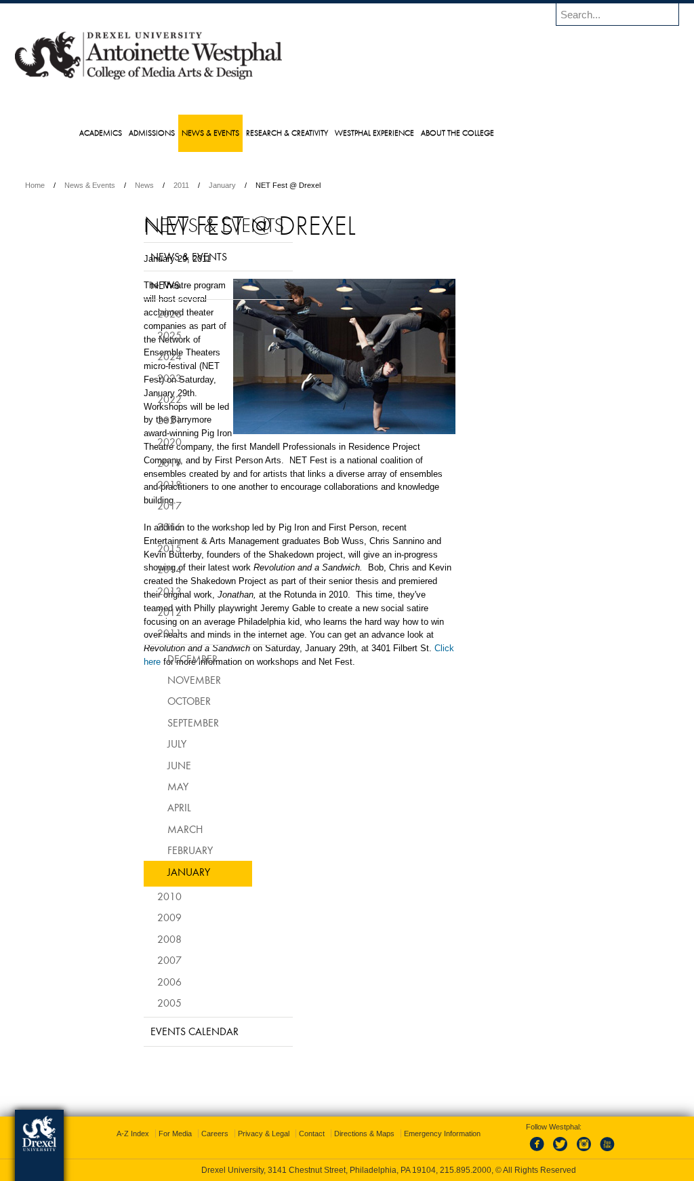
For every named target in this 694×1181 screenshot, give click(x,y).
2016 (135, 547)
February (156, 870)
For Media (255, 1133)
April (145, 827)
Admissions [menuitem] (179, 133)
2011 (269, 185)
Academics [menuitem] (127, 133)
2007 (135, 980)
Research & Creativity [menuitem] (314, 133)
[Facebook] (526, 1152)
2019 (135, 483)
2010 (135, 916)
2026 (135, 334)
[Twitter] (548, 1152)
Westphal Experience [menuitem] (401, 133)
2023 (135, 397)
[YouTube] (593, 1152)
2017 (135, 526)
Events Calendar (161, 1051)
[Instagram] (570, 1152)
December (159, 678)
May (144, 806)
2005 (135, 1023)
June (145, 785)
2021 (135, 440)
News (232, 185)
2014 (135, 589)
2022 (135, 419)
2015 (135, 568)
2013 (135, 610)
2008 (135, 958)
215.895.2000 (465, 1170)
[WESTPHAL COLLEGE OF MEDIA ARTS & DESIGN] (236, 78)
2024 (135, 376)
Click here (381, 769)
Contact (392, 1133)
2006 (135, 1001)
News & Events (177, 185)
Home (123, 185)
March (151, 848)
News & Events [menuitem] (237, 133)
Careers (294, 1133)
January (310, 185)
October (155, 721)
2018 (135, 504)
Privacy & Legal (343, 1133)
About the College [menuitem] (484, 133)
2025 (135, 355)
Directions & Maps (444, 1133)
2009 (135, 937)
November (160, 700)
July (143, 764)
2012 (135, 632)
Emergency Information (336, 1147)
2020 (135, 461)
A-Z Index (213, 1133)
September (159, 742)
